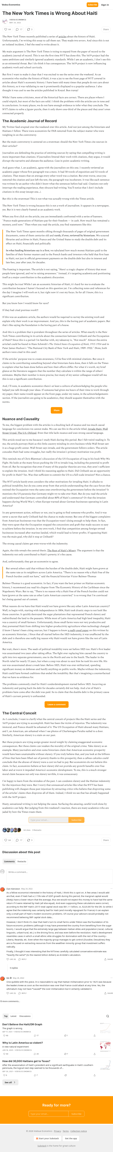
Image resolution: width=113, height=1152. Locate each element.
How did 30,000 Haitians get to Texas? (26, 1061)
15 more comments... (10, 1001)
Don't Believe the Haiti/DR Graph (22, 1024)
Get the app (71, 1138)
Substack (42, 1145)
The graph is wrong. (12, 1028)
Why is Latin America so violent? (22, 1042)
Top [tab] (6, 1016)
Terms (66, 1131)
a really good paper (78, 630)
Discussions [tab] (24, 1016)
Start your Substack (49, 1138)
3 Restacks (36, 830)
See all (8, 1082)
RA (7, 977)
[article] (56, 1030)
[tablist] (15, 861)
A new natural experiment (15, 1046)
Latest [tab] (13, 1016)
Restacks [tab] (22, 861)
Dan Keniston (13, 888)
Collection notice (78, 1131)
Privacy (57, 1131)
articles (63, 37)
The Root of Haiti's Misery (61, 550)
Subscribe (92, 4)
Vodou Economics (17, 20)
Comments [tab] (9, 861)
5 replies (14, 968)
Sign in (105, 4)
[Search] (108, 1016)
